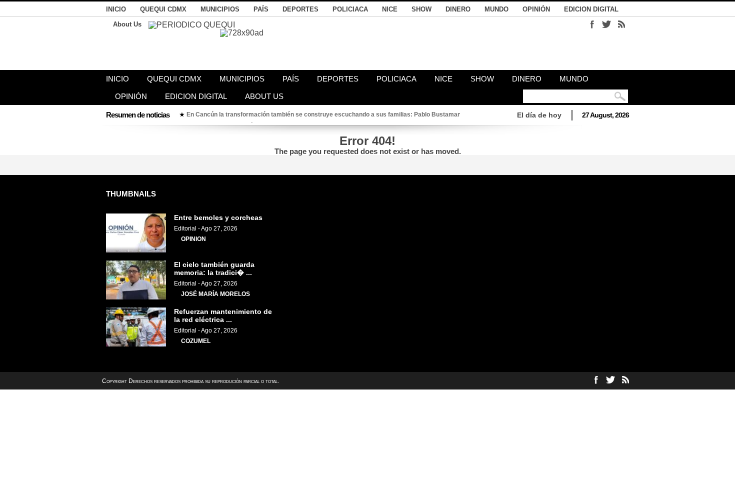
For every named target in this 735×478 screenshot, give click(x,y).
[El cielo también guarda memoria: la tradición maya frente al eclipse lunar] (136, 297)
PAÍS (261, 9)
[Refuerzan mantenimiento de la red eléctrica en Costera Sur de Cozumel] (136, 344)
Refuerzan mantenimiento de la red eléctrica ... (223, 316)
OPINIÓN (536, 9)
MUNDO (496, 9)
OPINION (193, 239)
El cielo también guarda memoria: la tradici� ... (214, 268)
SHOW (422, 9)
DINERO (458, 9)
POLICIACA (350, 9)
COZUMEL (195, 341)
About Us (127, 24)
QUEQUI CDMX (163, 9)
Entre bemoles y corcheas (218, 218)
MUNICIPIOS (220, 9)
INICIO (116, 9)
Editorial (185, 228)
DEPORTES (300, 9)
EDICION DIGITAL (591, 9)
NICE (390, 9)
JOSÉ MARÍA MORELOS (215, 294)
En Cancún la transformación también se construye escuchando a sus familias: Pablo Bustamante (326, 114)
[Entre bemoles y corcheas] (136, 250)
